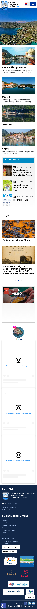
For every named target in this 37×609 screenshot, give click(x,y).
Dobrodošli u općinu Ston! (15, 67)
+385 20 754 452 (14, 503)
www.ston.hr (6, 510)
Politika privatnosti (8, 538)
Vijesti (7, 216)
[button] (10, 41)
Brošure (4, 528)
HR (28, 4)
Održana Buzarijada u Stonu (16, 240)
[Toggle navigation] (33, 4)
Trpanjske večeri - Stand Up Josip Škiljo (23, 186)
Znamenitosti (8, 124)
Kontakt (5, 520)
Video (4, 533)
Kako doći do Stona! (9, 523)
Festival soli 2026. (21, 199)
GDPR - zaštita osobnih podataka (10, 542)
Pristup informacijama (11, 547)
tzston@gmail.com (9, 507)
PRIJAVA (30, 597)
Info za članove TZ (9, 552)
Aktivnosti (7, 148)
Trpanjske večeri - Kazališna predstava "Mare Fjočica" (23, 172)
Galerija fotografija (8, 530)
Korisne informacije (9, 525)
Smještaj (6, 97)
